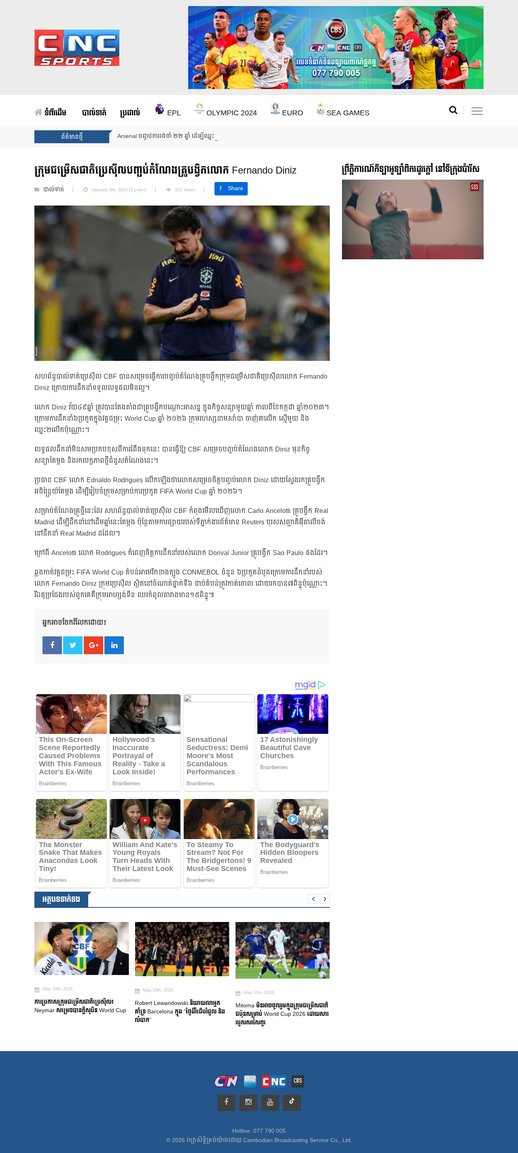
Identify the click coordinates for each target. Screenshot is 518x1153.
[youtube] (270, 1103)
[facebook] (226, 1103)
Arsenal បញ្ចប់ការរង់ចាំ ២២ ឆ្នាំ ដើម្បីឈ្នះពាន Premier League (192, 136)
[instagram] (248, 1103)
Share (235, 188)
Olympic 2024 (230, 113)
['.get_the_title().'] (81, 948)
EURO (291, 113)
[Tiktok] (292, 1103)
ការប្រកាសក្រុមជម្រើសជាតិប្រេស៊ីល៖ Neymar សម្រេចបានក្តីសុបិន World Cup (81, 1006)
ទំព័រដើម (54, 113)
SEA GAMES (347, 113)
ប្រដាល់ (130, 113)
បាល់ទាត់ (94, 113)
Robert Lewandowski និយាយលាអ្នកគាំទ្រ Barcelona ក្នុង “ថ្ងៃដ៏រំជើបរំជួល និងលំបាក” (180, 1011)
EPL (173, 113)
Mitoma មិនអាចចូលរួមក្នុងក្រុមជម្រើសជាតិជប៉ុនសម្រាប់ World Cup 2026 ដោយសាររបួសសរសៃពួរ (282, 1014)
